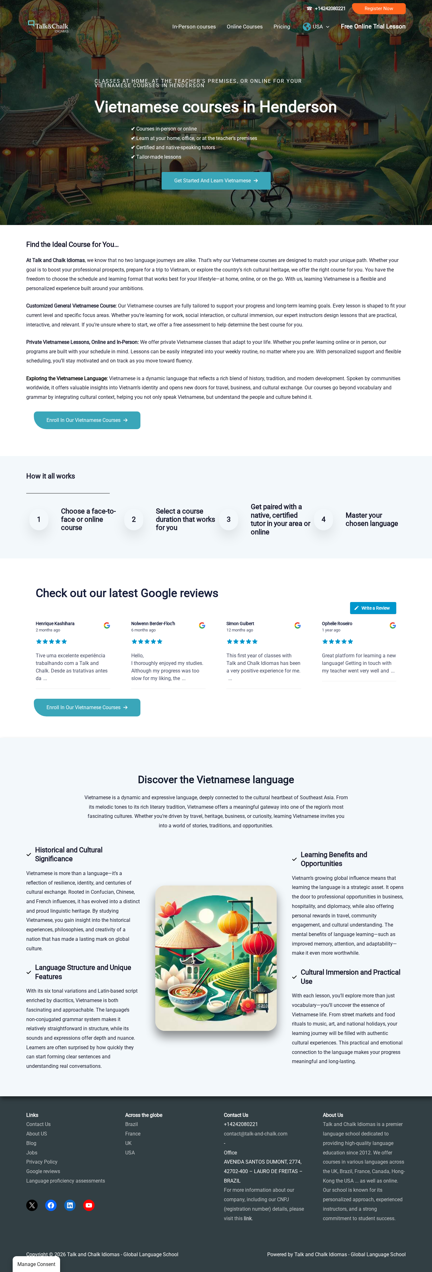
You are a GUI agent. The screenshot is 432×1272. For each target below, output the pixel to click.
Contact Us (38, 1124)
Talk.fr (33, 443)
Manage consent (36, 1264)
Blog (31, 1143)
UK (128, 1143)
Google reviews (43, 1171)
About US (36, 1134)
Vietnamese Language (82, 378)
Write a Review (375, 608)
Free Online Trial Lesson (373, 26)
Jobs (31, 1153)
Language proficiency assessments (65, 1181)
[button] (379, 8)
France (132, 1134)
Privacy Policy (42, 1162)
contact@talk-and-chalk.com (255, 1134)
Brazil (131, 1124)
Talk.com (68, 443)
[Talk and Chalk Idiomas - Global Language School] (48, 26)
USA (130, 1153)
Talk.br (49, 443)
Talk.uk (88, 443)
